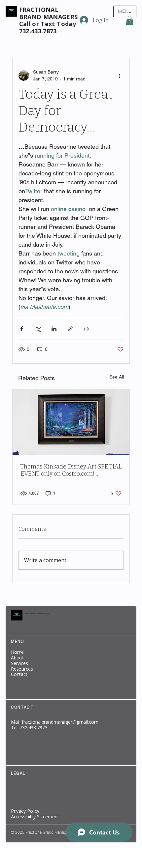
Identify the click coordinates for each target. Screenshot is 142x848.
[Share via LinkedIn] (54, 329)
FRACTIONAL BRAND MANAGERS (48, 13)
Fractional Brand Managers (37, 613)
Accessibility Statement (35, 816)
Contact (19, 674)
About (17, 657)
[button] (129, 20)
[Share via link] (70, 329)
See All (116, 376)
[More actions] (120, 75)
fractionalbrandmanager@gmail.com (60, 722)
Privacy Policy (25, 811)
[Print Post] (86, 329)
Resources (22, 669)
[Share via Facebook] (21, 329)
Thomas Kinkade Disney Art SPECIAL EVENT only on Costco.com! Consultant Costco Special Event (71, 470)
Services (19, 663)
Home (17, 652)
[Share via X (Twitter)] (38, 329)
